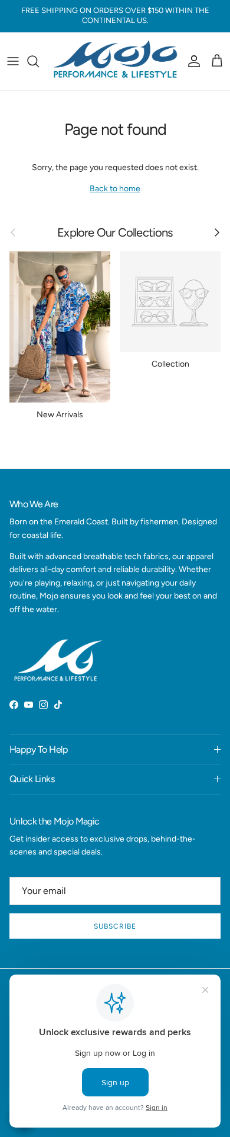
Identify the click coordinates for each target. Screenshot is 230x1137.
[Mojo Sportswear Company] (115, 61)
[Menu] (13, 61)
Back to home (115, 189)
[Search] (39, 61)
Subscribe (115, 926)
